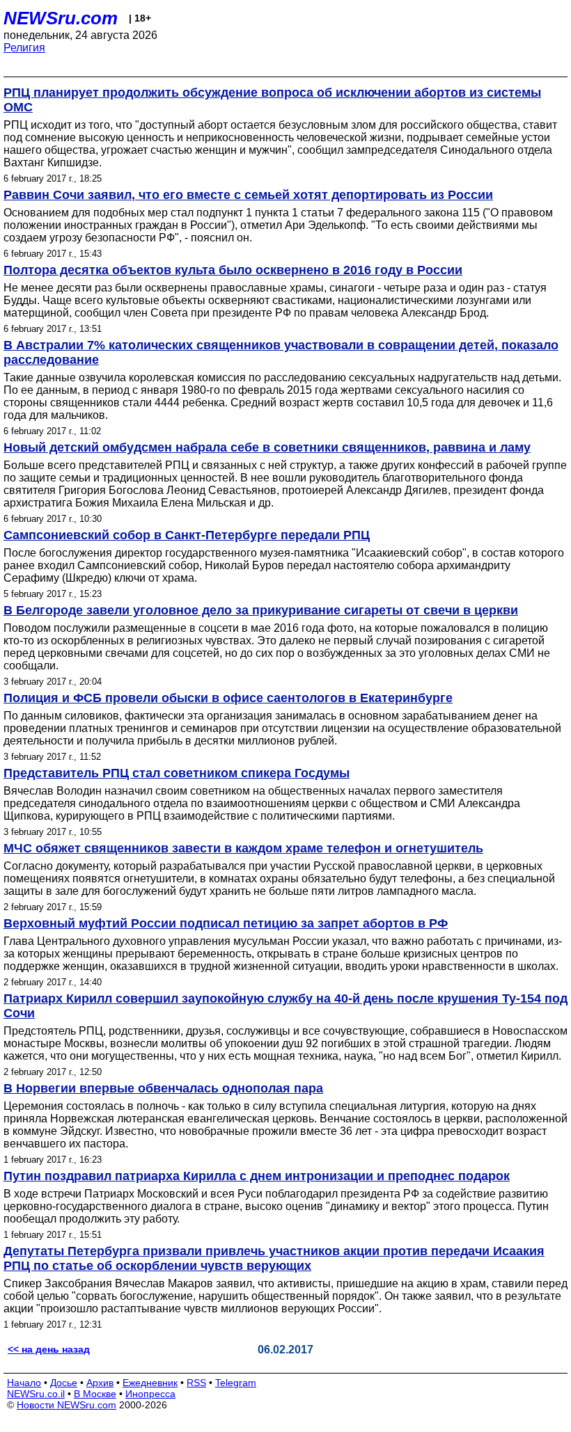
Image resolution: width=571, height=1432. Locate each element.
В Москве (95, 1393)
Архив (100, 1382)
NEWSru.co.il (36, 1393)
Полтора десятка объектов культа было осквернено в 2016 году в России (232, 270)
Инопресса (150, 1393)
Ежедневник (150, 1382)
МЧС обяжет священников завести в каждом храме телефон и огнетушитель (243, 848)
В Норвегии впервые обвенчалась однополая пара (163, 1088)
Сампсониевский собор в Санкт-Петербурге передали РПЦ (186, 535)
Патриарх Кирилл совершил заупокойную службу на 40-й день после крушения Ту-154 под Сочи (285, 1006)
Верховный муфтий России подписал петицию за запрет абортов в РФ (225, 923)
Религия (24, 48)
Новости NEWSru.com (66, 1404)
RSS (196, 1382)
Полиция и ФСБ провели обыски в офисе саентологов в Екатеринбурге (228, 698)
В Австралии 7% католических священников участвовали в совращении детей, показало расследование (280, 352)
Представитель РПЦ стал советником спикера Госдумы (176, 773)
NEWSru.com (60, 18)
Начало (24, 1382)
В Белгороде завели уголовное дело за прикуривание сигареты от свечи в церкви (260, 610)
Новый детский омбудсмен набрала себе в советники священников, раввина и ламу (267, 447)
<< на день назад (49, 1349)
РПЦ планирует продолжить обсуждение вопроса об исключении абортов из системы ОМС (272, 100)
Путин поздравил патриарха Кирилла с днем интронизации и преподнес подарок (256, 1176)
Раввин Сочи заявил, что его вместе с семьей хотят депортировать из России (248, 195)
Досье (63, 1382)
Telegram (235, 1382)
